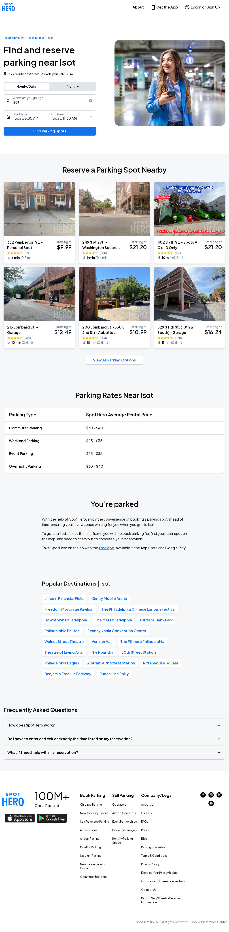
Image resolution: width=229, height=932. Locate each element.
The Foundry (102, 652)
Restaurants (36, 37)
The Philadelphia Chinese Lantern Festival (139, 609)
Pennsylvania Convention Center (116, 630)
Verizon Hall (102, 641)
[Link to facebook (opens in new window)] (203, 796)
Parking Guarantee (153, 847)
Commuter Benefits (93, 876)
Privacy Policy (150, 864)
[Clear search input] (90, 100)
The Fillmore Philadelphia (142, 641)
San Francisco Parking (94, 821)
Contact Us (148, 889)
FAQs (144, 821)
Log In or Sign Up (205, 7)
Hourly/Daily (27, 86)
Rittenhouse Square (160, 663)
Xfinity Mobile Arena (109, 598)
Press (145, 830)
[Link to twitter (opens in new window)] (219, 796)
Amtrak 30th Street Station (111, 663)
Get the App (167, 7)
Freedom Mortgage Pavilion (69, 609)
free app (106, 547)
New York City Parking (94, 813)
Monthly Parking (90, 847)
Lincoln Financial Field (64, 598)
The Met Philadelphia (113, 620)
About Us (147, 804)
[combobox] (50, 100)
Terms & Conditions (154, 855)
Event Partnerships (124, 821)
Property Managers (124, 830)
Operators (119, 804)
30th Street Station (138, 652)
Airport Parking (90, 838)
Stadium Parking (91, 855)
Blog (144, 838)
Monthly (73, 86)
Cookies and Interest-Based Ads (163, 881)
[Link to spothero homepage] (13, 799)
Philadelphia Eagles (62, 663)
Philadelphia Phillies (62, 630)
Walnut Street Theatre (64, 641)
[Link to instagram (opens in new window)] (211, 796)
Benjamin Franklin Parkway (68, 673)
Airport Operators (124, 813)
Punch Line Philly (114, 673)
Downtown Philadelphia (66, 620)
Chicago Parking (91, 804)
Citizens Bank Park (156, 620)
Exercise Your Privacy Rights (159, 872)
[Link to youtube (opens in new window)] (211, 804)
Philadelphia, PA (14, 37)
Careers (146, 813)
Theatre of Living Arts (64, 652)
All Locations (88, 830)
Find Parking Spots (49, 131)
